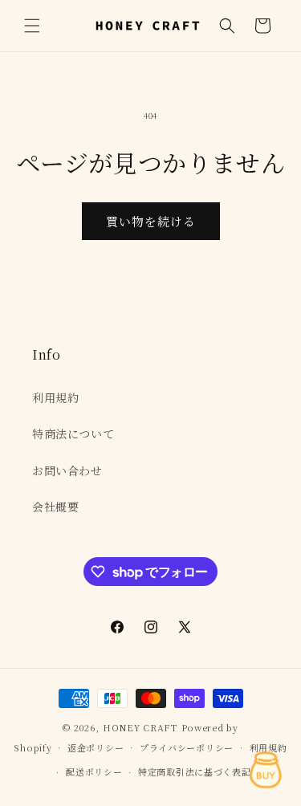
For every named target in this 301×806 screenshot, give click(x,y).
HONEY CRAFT (140, 727)
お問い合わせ (67, 470)
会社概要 (55, 507)
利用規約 (55, 397)
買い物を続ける (151, 221)
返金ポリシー (95, 747)
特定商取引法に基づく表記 (194, 771)
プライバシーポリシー (187, 747)
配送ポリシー (94, 771)
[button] (32, 25)
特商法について (73, 433)
